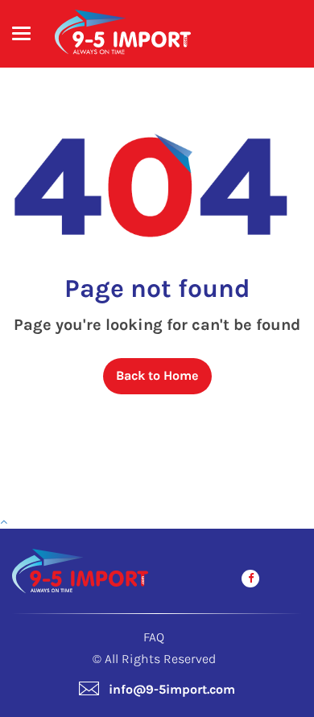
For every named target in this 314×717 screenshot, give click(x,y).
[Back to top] (3, 522)
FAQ (153, 637)
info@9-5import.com (171, 689)
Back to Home (157, 375)
